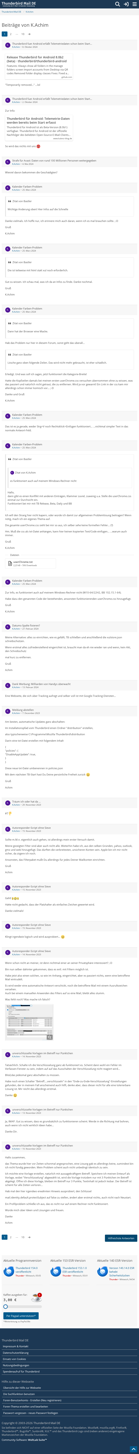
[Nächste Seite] (29, 34)
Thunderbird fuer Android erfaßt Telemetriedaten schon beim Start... (52, 43)
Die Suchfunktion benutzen (19, 1394)
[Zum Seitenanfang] (133, 1449)
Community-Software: (24, 1439)
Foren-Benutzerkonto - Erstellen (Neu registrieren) (32, 1400)
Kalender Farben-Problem (27, 186)
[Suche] (117, 4)
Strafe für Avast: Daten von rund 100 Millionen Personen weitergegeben (54, 160)
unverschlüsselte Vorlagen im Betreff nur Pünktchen (42, 1053)
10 (22, 34)
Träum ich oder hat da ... (26, 801)
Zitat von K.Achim (25, 472)
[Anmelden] (126, 4)
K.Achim (16, 46)
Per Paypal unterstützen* (21, 1316)
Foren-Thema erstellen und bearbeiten (25, 1406)
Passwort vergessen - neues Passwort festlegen (30, 1413)
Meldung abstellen (23, 710)
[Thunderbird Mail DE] (18, 4)
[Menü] (134, 4)
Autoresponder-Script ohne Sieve (31, 827)
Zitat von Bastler (22, 201)
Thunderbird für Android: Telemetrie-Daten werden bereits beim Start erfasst (38, 120)
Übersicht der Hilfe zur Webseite (22, 1387)
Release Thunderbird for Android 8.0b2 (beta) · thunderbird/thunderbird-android (37, 59)
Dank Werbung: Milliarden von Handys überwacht (41, 684)
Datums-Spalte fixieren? (26, 625)
